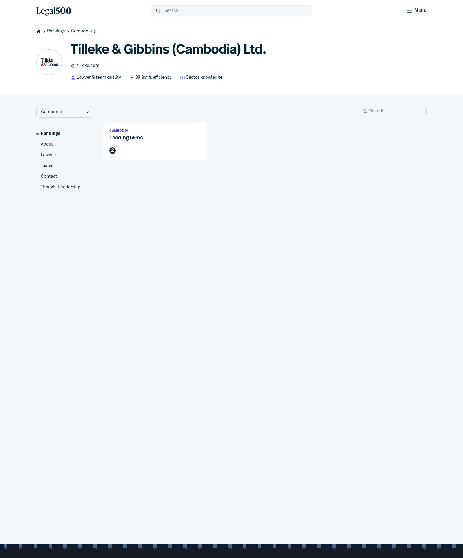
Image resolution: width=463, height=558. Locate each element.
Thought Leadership (60, 187)
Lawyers (49, 155)
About (47, 144)
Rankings (56, 31)
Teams (47, 166)
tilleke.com (88, 66)
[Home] (89, 10)
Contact (49, 176)
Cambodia (81, 31)
